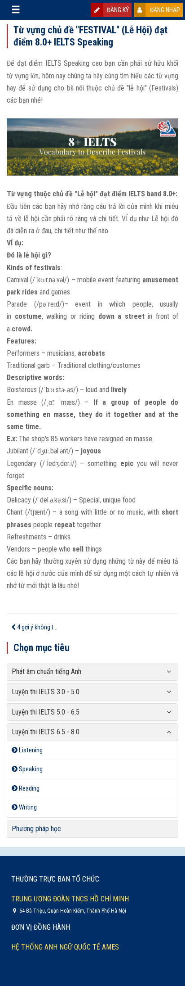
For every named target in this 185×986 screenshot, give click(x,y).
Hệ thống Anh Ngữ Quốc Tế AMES (65, 947)
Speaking (30, 769)
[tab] (92, 671)
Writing (27, 807)
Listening (30, 750)
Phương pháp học (36, 828)
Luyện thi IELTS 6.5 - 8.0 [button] (45, 732)
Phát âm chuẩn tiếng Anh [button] (46, 671)
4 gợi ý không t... (36, 627)
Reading (29, 788)
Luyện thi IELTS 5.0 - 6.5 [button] (45, 712)
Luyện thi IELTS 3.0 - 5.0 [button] (45, 691)
